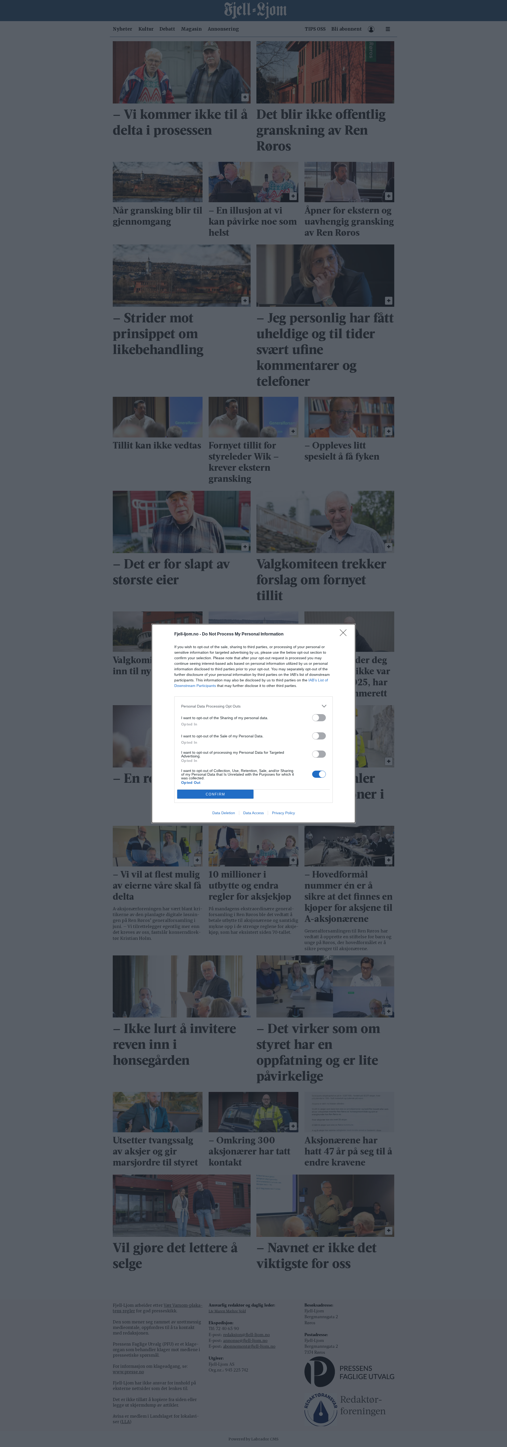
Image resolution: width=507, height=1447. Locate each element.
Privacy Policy (283, 813)
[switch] (319, 717)
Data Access (253, 813)
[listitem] (253, 706)
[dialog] (253, 723)
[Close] (345, 634)
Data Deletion (223, 813)
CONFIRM (215, 794)
